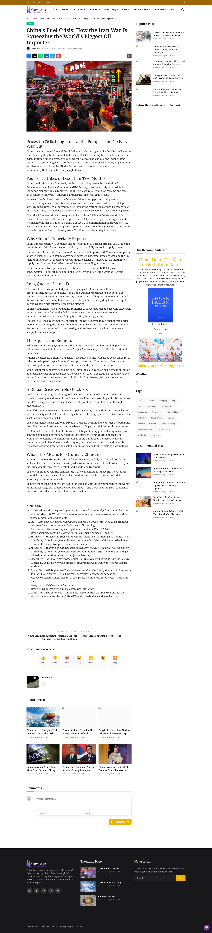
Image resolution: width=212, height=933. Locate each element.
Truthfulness (165, 406)
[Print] (129, 56)
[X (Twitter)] (29, 891)
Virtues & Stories (140, 9)
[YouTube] (44, 891)
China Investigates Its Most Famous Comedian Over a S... (114, 769)
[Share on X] (34, 56)
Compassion (142, 412)
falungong (163, 400)
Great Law (151, 406)
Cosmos (171, 418)
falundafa (150, 400)
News (64, 9)
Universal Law (173, 412)
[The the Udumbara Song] (88, 886)
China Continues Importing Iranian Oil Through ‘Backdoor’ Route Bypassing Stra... (52, 637)
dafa (139, 400)
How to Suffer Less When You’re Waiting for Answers (169, 470)
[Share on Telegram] (52, 56)
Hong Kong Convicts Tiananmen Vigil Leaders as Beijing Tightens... (169, 485)
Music (124, 9)
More (172, 9)
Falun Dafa (94, 9)
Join (181, 878)
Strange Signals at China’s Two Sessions (100, 635)
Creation (152, 423)
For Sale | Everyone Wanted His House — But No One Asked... (168, 34)
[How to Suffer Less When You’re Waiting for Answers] (143, 472)
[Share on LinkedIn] (46, 56)
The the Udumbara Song (109, 882)
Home (55, 9)
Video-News (77, 9)
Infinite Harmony (168, 423)
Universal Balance (164, 429)
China (41, 18)
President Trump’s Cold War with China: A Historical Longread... (169, 63)
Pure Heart (155, 435)
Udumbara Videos (106, 896)
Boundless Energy (145, 429)
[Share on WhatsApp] (40, 56)
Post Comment (118, 821)
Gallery (49, 2)
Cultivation (142, 418)
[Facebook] (37, 891)
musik (140, 406)
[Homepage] (36, 9)
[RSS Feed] (43, 684)
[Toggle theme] (184, 2)
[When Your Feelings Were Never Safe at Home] (143, 458)
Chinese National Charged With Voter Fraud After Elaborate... (168, 512)
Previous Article (69, 631)
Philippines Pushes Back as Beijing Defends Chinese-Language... (166, 49)
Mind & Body (110, 9)
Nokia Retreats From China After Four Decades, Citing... (41, 769)
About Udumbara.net (35, 2)
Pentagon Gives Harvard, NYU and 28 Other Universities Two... (168, 77)
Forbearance (157, 412)
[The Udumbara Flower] (88, 872)
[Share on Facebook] (28, 56)
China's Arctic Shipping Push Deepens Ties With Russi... (42, 732)
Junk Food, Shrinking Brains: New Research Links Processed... (169, 498)
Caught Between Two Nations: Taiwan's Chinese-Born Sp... (115, 732)
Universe (141, 423)
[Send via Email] (58, 56)
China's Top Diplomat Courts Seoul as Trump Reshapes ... (78, 769)
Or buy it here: (160, 329)
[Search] (182, 9)
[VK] (51, 891)
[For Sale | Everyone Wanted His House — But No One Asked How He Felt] (143, 36)
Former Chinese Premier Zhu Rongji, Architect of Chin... (78, 732)
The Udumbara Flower (109, 868)
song (173, 400)
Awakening (142, 435)
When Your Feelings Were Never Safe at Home (169, 456)
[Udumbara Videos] (88, 900)
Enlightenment (157, 418)
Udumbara (159, 9)
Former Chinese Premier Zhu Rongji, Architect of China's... (167, 91)
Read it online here (160, 324)
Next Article (86, 631)
